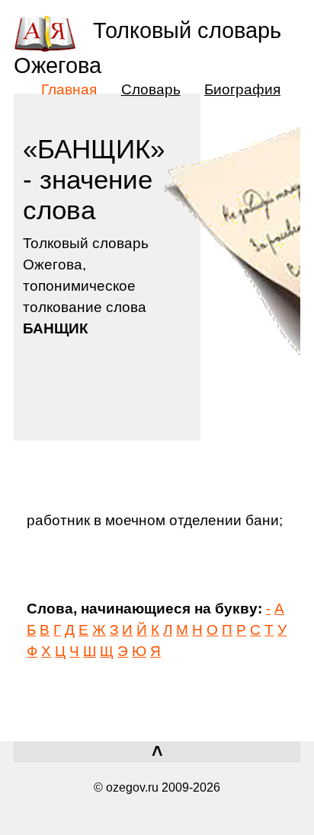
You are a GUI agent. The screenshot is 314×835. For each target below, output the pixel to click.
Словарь (151, 89)
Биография (242, 89)
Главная (69, 89)
